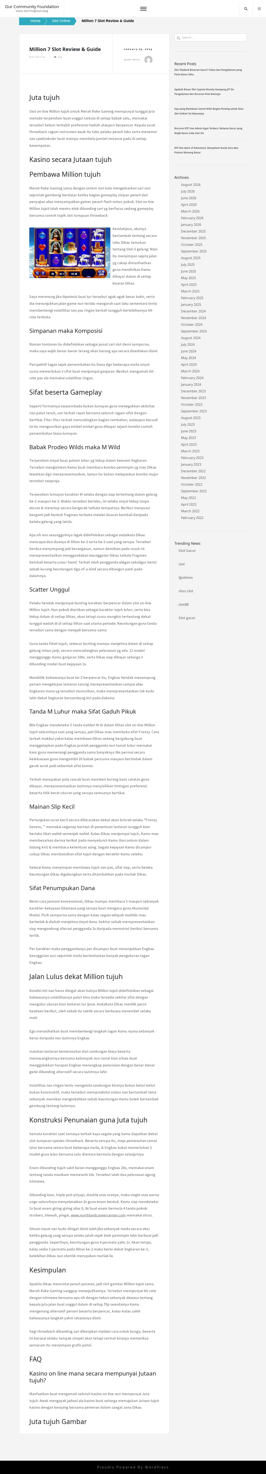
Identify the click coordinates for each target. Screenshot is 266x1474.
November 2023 (193, 398)
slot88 (183, 604)
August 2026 (191, 184)
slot (182, 564)
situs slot (186, 590)
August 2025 (191, 258)
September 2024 (194, 331)
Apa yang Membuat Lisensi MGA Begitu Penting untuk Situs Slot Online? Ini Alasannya (209, 111)
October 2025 (191, 244)
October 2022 (191, 484)
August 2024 (191, 338)
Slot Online (37, 57)
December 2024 (193, 311)
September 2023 (194, 411)
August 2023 (191, 417)
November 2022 (193, 477)
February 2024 (192, 378)
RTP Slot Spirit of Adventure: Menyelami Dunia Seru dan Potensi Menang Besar (206, 150)
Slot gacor (187, 617)
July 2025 (188, 264)
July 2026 (188, 191)
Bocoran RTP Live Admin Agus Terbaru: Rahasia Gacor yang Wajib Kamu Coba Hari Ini (208, 130)
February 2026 (192, 218)
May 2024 (188, 358)
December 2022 (193, 471)
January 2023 (191, 464)
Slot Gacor (187, 550)
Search (245, 8)
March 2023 (190, 451)
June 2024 (188, 351)
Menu (259, 8)
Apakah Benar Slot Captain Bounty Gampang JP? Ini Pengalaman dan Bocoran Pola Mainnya (204, 92)
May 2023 (188, 437)
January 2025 (191, 304)
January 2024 (191, 384)
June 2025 (188, 271)
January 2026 (191, 224)
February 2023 (192, 457)
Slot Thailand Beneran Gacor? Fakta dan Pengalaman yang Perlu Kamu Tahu (208, 72)
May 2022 (188, 497)
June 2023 (188, 431)
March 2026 (190, 211)
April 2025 (189, 284)
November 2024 (193, 318)
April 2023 (189, 444)
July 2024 (188, 344)
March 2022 (190, 511)
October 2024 (191, 324)
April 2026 (189, 204)
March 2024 (190, 371)
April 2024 (189, 364)
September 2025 (194, 251)
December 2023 (193, 391)
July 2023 (188, 424)
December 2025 (193, 231)
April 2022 (189, 504)
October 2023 (191, 404)
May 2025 (188, 278)
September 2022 (194, 491)
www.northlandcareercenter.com (98, 1215)
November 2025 (193, 238)
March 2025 (190, 291)
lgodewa (186, 577)
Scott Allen (132, 59)
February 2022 (192, 517)
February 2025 (192, 298)
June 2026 (188, 198)
